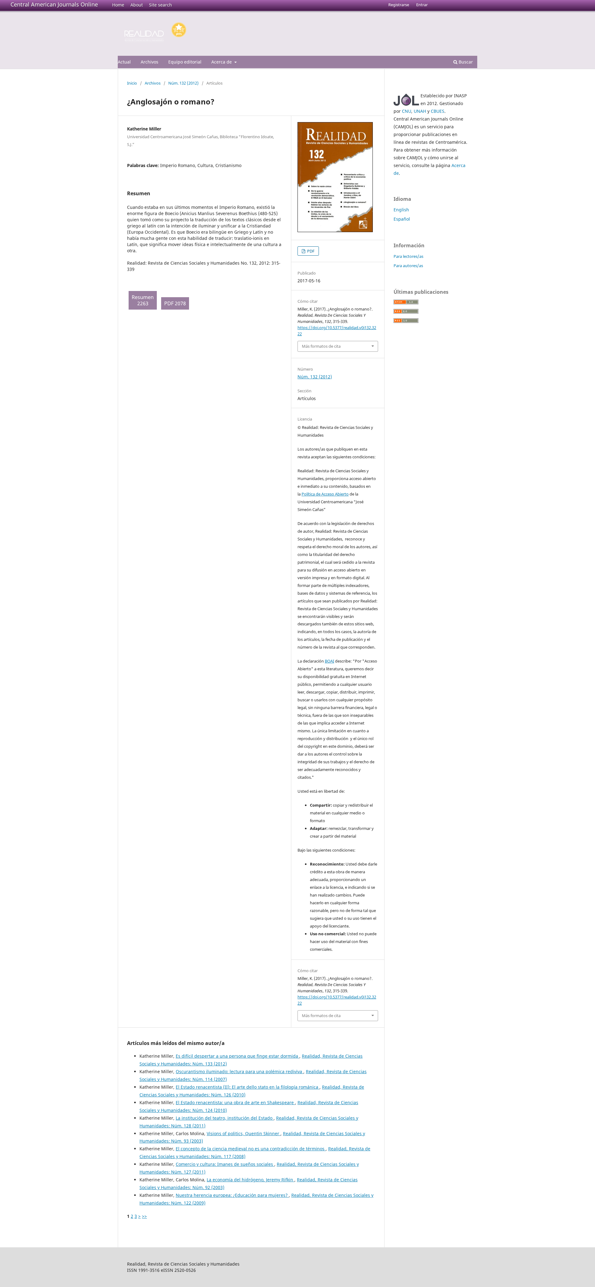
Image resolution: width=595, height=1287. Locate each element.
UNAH (420, 111)
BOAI (329, 661)
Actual (124, 62)
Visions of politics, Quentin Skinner (243, 1133)
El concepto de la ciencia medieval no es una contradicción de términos (251, 1149)
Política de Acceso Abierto (325, 494)
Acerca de (222, 62)
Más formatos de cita (321, 346)
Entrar (422, 4)
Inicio (132, 83)
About (136, 5)
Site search (160, 5)
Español (402, 219)
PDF (310, 251)
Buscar (465, 62)
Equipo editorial (184, 62)
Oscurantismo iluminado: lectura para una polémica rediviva (239, 1071)
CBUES (437, 111)
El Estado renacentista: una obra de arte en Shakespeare (235, 1102)
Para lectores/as (408, 256)
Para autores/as (408, 265)
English (401, 210)
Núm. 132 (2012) (183, 83)
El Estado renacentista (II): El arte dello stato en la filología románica (248, 1087)
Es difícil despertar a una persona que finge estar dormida (237, 1056)
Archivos (149, 62)
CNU (406, 111)
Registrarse (398, 4)
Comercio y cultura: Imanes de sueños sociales (225, 1164)
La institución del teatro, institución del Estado (225, 1118)
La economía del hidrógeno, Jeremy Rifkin (250, 1180)
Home (118, 5)
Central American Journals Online (54, 4)
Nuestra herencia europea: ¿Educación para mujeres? (232, 1195)
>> (144, 1216)
